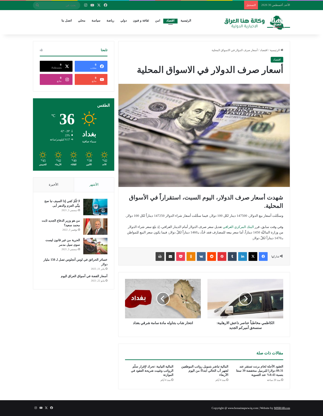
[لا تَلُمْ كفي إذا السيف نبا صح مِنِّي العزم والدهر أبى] (95, 207)
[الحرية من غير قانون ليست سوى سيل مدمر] (95, 246)
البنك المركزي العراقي (238, 227)
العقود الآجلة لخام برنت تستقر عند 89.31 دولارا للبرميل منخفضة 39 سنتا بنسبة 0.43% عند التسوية (259, 371)
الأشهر (93, 184)
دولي (123, 20)
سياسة (96, 20)
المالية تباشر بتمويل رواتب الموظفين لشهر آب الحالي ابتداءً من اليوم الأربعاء (204, 371)
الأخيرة (53, 184)
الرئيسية (186, 20)
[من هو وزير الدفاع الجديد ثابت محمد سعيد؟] (95, 226)
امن (157, 20)
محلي (81, 20)
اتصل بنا (67, 20)
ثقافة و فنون (141, 20)
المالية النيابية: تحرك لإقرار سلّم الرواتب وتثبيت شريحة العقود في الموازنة (152, 371)
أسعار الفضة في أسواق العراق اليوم (84, 276)
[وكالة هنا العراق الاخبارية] (257, 22)
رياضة (110, 20)
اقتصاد (170, 20)
